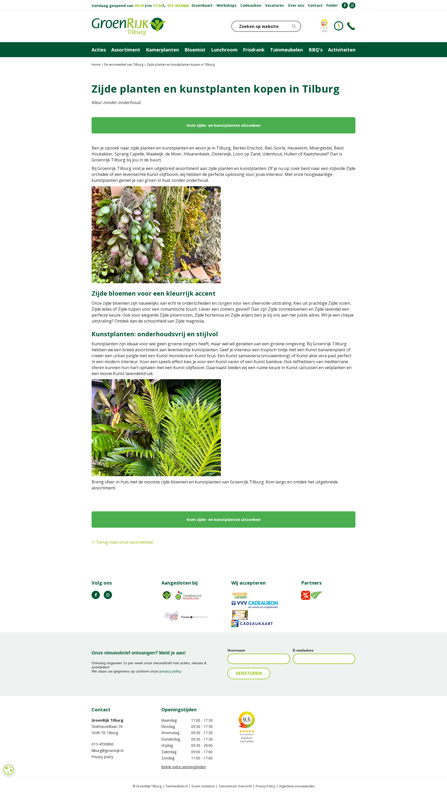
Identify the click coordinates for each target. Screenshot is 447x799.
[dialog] (8, 770)
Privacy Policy (265, 786)
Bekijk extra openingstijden (183, 766)
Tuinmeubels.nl (176, 786)
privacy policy (170, 671)
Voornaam (236, 650)
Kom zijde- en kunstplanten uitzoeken (223, 125)
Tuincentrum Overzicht (235, 786)
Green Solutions (203, 786)
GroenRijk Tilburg (107, 720)
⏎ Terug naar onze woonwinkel (122, 542)
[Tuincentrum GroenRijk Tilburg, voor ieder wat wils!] (129, 27)
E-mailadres (303, 650)
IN (108, 595)
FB (96, 595)
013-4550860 (103, 744)
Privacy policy (102, 756)
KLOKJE (338, 26)
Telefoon (351, 26)
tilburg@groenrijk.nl (107, 750)
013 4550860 (177, 5)
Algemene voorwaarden (297, 786)
